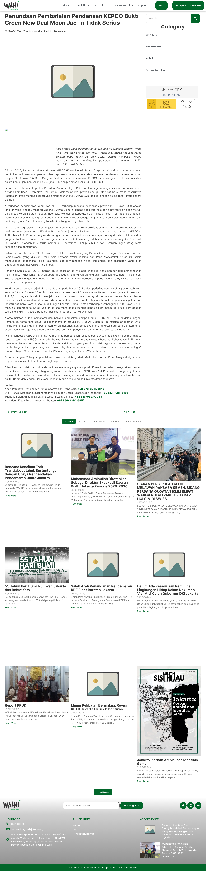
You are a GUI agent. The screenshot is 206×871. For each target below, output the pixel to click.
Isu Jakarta (101, 5)
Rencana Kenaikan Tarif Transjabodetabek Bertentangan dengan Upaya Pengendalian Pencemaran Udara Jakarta (32, 472)
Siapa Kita (143, 5)
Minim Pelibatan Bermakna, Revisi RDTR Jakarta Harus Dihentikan (99, 707)
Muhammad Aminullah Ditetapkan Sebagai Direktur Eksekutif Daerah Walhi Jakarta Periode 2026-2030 (99, 482)
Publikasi (84, 5)
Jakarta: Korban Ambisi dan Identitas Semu (167, 761)
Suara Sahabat (124, 5)
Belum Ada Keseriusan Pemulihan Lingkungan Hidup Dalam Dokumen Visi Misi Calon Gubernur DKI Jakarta (167, 589)
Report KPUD (15, 705)
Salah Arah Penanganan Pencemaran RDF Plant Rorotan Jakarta (101, 588)
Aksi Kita (67, 5)
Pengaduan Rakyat (83, 833)
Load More (103, 792)
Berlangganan (132, 805)
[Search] (195, 18)
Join (75, 829)
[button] (69, 5)
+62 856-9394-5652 (70, 400)
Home (76, 825)
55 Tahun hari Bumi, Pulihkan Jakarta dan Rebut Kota (35, 588)
